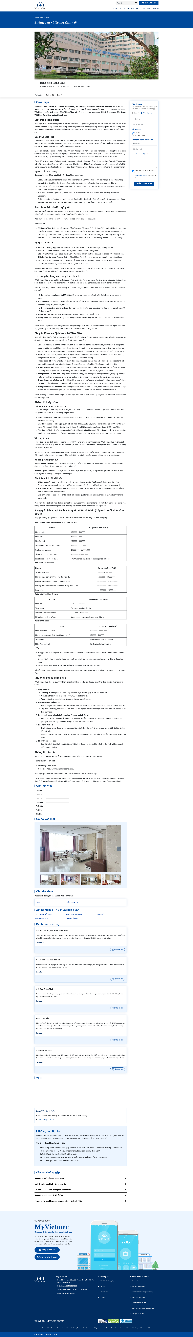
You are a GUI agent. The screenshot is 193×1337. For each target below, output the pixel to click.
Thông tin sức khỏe (131, 8)
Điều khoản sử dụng (139, 1286)
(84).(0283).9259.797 (46, 1120)
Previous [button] (42, 849)
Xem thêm (40, 943)
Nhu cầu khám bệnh (140, 154)
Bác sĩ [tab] (59, 95)
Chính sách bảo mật (139, 1297)
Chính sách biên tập (139, 1303)
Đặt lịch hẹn (150, 3)
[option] (80, 848)
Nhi (38, 902)
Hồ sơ (45, 17)
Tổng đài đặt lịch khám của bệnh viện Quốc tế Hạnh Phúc (58, 1201)
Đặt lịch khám (144, 184)
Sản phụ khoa (72, 902)
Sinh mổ (100, 914)
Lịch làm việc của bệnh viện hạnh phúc (50, 1184)
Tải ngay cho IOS (48, 1250)
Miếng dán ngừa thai (74, 914)
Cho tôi (137, 132)
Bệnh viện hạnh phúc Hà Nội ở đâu (49, 1195)
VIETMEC (41, 5)
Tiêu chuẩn (104, 1292)
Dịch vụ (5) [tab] (50, 95)
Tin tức (102, 1297)
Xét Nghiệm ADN (41, 918)
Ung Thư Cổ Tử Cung (43, 914)
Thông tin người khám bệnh (143, 139)
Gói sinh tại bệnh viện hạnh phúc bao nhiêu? (53, 1190)
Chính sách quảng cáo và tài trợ (143, 1308)
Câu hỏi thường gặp (107, 1281)
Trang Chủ (117, 8)
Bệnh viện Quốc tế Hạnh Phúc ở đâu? (50, 1178)
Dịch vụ (102, 1286)
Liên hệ (155, 8)
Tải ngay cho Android (48, 1257)
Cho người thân (140, 135)
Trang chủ (38, 17)
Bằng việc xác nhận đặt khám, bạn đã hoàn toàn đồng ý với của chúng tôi (145, 174)
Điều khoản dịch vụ (141, 175)
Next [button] (119, 849)
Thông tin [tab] (38, 95)
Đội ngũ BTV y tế (138, 1313)
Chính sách (136, 1281)
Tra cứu (146, 8)
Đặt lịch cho (137, 129)
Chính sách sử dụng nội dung (142, 1292)
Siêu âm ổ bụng (72, 918)
